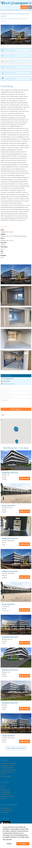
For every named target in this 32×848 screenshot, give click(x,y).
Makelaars (3, 774)
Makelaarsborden (5, 792)
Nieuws (3, 788)
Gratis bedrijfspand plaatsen (8, 763)
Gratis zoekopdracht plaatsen (9, 770)
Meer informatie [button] (7, 839)
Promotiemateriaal (6, 794)
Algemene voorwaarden (7, 796)
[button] (17, 441)
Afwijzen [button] (9, 843)
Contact (3, 786)
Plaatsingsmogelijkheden (7, 768)
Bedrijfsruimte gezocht (7, 772)
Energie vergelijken (6, 776)
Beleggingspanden (6, 808)
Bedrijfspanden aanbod (7, 765)
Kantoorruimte (5, 812)
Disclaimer (3, 798)
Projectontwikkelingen (7, 810)
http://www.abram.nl (8, 384)
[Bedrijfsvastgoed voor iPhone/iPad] (5, 822)
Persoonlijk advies (5, 790)
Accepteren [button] (23, 843)
